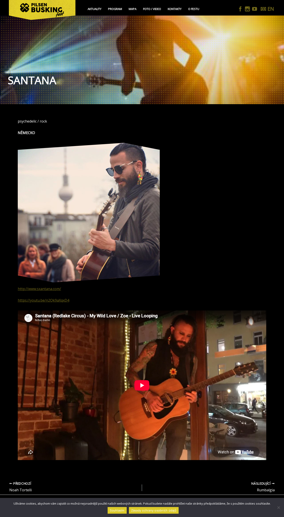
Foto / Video (152, 9)
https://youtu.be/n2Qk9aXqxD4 (43, 300)
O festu (193, 9)
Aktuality (94, 9)
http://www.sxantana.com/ (39, 288)
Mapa (132, 9)
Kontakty (174, 9)
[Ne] (278, 507)
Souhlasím (117, 510)
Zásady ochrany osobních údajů (153, 510)
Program (115, 9)
